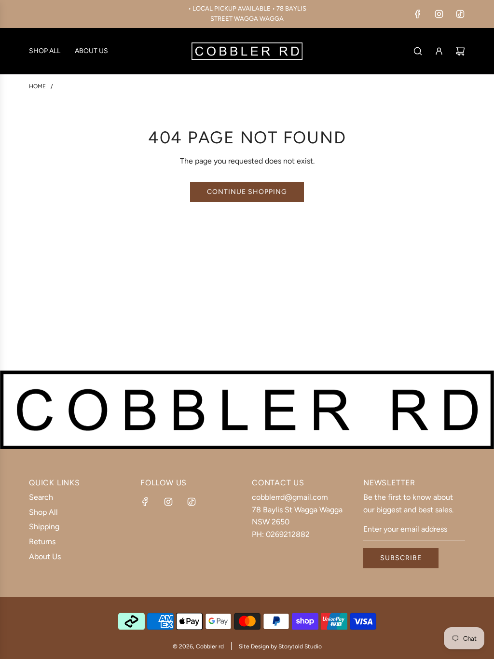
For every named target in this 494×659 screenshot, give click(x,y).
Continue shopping (247, 192)
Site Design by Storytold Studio (280, 646)
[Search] (417, 51)
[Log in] (439, 51)
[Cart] (460, 51)
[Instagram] (439, 14)
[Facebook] (417, 14)
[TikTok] (460, 14)
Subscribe (401, 558)
